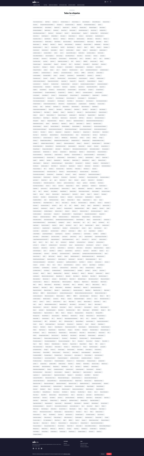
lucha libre (99, 267)
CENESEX (86, 61)
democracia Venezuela (100, 117)
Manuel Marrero (60, 276)
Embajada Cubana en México (46, 140)
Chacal (101, 61)
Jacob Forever (36, 228)
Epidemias (82, 151)
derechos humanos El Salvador (100, 126)
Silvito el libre (54, 408)
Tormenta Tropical (80, 414)
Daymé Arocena (64, 117)
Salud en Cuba (80, 394)
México (88, 284)
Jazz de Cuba (36, 230)
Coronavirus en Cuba (61, 89)
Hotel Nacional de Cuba (54, 199)
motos (96, 298)
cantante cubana (93, 50)
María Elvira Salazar (103, 276)
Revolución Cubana (69, 386)
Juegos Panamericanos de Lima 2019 (41, 239)
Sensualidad (86, 403)
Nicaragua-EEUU (99, 312)
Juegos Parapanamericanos (68, 239)
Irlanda (94, 222)
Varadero (84, 420)
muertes (42, 301)
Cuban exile (80, 112)
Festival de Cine (82, 174)
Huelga (79, 199)
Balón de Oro (98, 38)
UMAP (64, 420)
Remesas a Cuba (88, 380)
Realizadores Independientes (39, 369)
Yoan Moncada (103, 428)
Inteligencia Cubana (86, 216)
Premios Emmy (98, 349)
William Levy (53, 428)
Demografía (36, 120)
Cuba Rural (51, 109)
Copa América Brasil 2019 (92, 86)
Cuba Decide (48, 106)
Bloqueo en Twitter (88, 44)
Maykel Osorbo (85, 281)
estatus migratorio (37, 163)
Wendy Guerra (36, 428)
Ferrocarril (68, 174)
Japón (90, 228)
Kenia (52, 242)
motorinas (89, 298)
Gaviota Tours (44, 180)
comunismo (90, 75)
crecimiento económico (88, 92)
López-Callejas (92, 264)
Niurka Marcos (65, 315)
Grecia (54, 185)
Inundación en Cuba (97, 219)
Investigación (62, 222)
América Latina (73, 30)
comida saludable (37, 75)
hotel (45, 199)
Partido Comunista (52, 332)
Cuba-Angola (59, 109)
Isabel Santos (36, 225)
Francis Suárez (73, 177)
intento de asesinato (97, 216)
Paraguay (70, 329)
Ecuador (57, 137)
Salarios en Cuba (52, 394)
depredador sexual (98, 123)
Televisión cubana (58, 411)
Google (79, 182)
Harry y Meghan (54, 191)
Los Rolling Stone (46, 267)
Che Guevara (64, 64)
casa (100, 58)
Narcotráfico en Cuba (70, 310)
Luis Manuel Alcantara (56, 270)
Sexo (83, 406)
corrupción (91, 89)
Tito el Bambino (52, 414)
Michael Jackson (59, 287)
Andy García (51, 33)
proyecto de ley (43, 363)
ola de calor (94, 318)
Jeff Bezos (63, 230)
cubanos (42, 115)
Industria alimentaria (37, 211)
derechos (46, 126)
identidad (76, 205)
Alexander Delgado (93, 27)
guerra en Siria (44, 188)
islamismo (54, 225)
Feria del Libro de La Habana (39, 174)
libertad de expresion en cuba (88, 256)
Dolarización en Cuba (86, 134)
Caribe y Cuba (81, 52)
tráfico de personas (68, 417)
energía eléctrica (105, 146)
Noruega (82, 315)
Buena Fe (79, 47)
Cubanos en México (51, 115)
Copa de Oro (102, 86)
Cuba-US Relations (37, 112)
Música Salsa (54, 307)
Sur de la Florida (63, 408)
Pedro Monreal (65, 335)
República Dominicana (85, 383)
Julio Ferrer (94, 239)
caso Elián (45, 61)
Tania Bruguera (93, 408)
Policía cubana (58, 346)
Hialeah (35, 194)
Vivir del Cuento (61, 425)
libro (100, 259)
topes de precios (69, 414)
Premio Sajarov (89, 349)
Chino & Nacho (78, 64)
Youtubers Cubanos (82, 431)
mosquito (70, 298)
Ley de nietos (55, 253)
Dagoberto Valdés (92, 115)
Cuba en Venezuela (86, 106)
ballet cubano (90, 38)
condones (92, 78)
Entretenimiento (47, 151)
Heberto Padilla (73, 191)
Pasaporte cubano (63, 332)
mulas (104, 301)
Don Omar (95, 134)
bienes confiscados (69, 44)
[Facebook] (33, 448)
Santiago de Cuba (54, 400)
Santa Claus (35, 400)
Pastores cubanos (73, 332)
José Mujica (103, 233)
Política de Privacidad (84, 443)
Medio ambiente (94, 281)
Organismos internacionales (103, 321)
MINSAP (75, 295)
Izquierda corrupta (89, 225)
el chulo (88, 137)
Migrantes (57, 290)
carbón (56, 52)
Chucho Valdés (95, 64)
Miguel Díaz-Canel (97, 290)
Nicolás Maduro (46, 315)
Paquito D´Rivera (62, 329)
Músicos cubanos (105, 307)
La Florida (36, 245)
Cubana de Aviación (103, 112)
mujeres (80, 301)
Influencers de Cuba (84, 211)
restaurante (35, 386)
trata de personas (89, 417)
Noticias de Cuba (90, 315)
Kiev (57, 242)
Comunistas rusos (37, 78)
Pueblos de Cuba (62, 363)
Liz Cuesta (42, 264)
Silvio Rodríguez (44, 408)
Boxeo (47, 47)
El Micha (95, 137)
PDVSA (35, 335)
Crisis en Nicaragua (60, 98)
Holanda (83, 194)
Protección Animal (48, 360)
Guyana (74, 188)
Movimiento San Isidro (105, 298)
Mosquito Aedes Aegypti (79, 298)
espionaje (49, 160)
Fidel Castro (56, 177)
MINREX (69, 295)
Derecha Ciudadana (37, 126)
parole (44, 332)
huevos (101, 199)
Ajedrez (100, 24)
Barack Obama (58, 41)
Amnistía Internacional (83, 30)
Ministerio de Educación (52, 293)
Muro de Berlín (73, 304)
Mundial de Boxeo (64, 304)
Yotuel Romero (72, 431)
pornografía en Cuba (37, 349)
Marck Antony (85, 276)
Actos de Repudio (86, 21)
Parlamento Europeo (105, 329)
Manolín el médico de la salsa (48, 276)
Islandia (61, 225)
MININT (43, 293)
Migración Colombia (37, 290)
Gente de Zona (63, 180)
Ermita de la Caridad (91, 151)
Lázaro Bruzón (71, 247)
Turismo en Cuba (37, 420)
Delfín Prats (81, 117)
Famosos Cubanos (37, 168)
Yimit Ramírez (85, 428)
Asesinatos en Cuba (37, 38)
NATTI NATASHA (95, 310)
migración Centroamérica (96, 287)
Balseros (106, 38)
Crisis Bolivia (104, 95)
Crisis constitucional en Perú (39, 98)
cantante (85, 50)
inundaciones (107, 219)
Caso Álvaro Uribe (37, 61)
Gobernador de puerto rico (49, 182)
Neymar (63, 312)
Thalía (91, 411)
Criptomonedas (96, 95)
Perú (73, 341)
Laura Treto (52, 247)
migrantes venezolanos (78, 290)
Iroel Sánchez (102, 222)
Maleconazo (90, 273)
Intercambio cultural (37, 219)
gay (51, 180)
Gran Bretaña (93, 182)
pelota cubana (101, 335)
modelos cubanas (37, 298)
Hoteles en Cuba (71, 199)
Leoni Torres (78, 250)
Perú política (81, 341)
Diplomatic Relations (54, 134)
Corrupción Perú (62, 92)
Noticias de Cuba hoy (101, 315)
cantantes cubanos (37, 52)
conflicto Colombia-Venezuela (39, 81)
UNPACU (71, 420)
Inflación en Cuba (59, 211)
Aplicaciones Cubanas (76, 33)
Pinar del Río (105, 341)
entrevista (55, 151)
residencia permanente (97, 383)
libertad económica (51, 259)
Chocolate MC (86, 64)
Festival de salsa (47, 177)
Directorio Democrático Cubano (67, 134)
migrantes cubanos (66, 290)
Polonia (85, 346)
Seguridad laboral (49, 403)
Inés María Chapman (48, 211)
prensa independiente (86, 352)
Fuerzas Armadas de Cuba (92, 177)
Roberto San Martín (100, 389)
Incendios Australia (68, 208)
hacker (106, 188)
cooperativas (73, 86)
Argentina (85, 33)
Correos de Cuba (82, 89)
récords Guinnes (90, 369)
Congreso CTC (73, 81)
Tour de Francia (101, 414)
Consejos (101, 81)
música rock (46, 307)
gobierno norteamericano (69, 182)
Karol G (41, 242)
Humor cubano (65, 202)
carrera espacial (53, 58)
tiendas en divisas (100, 411)
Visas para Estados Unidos (50, 425)
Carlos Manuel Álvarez (70, 55)
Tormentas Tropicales (90, 414)
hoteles (63, 199)
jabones (98, 225)
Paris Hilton (77, 329)
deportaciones (55, 123)
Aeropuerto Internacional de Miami (47, 24)
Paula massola (102, 332)
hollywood (96, 194)
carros (81, 58)
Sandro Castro (89, 397)
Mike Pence (35, 293)
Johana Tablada (36, 233)
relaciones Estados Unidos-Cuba (66, 380)
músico (70, 307)
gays (56, 180)
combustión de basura (46, 72)
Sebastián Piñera (84, 400)
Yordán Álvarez (54, 431)
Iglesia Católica (96, 205)
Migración (85, 287)
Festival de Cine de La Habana (95, 174)
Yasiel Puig (76, 428)
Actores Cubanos (76, 21)
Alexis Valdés (103, 27)
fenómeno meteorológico (72, 171)
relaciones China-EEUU (38, 377)
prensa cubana (76, 352)
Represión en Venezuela (61, 383)
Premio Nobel (80, 349)
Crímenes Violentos (74, 95)
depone (48, 123)
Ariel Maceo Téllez (94, 33)
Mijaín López (107, 290)
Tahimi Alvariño (73, 408)
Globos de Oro (91, 180)
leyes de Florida (36, 256)
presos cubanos (78, 355)
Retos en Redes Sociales (46, 386)
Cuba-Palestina (103, 109)
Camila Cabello (54, 50)
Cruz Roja (35, 106)
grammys (85, 182)
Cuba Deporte (56, 106)
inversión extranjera (52, 222)
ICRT (70, 205)
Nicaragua (70, 312)
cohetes (46, 69)
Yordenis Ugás (63, 431)
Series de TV (49, 406)
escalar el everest (58, 154)
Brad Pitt (63, 47)
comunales (62, 75)
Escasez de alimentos (77, 154)
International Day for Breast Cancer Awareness (65, 219)
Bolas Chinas (106, 44)
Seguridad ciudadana (95, 400)
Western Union (45, 428)
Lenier (45, 250)
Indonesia (102, 208)
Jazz (105, 228)
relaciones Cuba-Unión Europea (90, 377)
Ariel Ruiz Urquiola (104, 33)
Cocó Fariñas (99, 67)
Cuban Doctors (71, 112)
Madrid (43, 273)
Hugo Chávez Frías (37, 202)
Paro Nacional (36, 332)
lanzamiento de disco (79, 245)
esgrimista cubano (89, 157)
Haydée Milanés (63, 191)
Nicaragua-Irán (36, 315)
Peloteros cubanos (37, 338)
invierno (69, 222)
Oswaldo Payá (79, 324)
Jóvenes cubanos (45, 236)
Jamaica (84, 228)
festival (75, 174)
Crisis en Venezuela (71, 98)
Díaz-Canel (36, 134)
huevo (95, 199)
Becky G (106, 41)
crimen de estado (99, 92)
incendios (59, 208)
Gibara (70, 180)
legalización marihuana (99, 247)
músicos (96, 307)
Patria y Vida (82, 332)
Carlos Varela (88, 55)
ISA (108, 222)
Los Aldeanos (101, 264)
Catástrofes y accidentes (63, 61)
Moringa (63, 298)
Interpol (89, 219)
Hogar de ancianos (66, 194)
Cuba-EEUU (85, 109)
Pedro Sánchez (73, 335)
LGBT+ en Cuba (52, 256)
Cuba (41, 106)
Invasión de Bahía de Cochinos (39, 222)
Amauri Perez (64, 30)
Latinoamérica (45, 247)
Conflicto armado (101, 78)
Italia (81, 225)
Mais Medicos (75, 273)
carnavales (102, 55)
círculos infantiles (69, 67)
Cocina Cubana (90, 67)
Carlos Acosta (101, 52)
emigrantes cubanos (96, 143)
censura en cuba (94, 61)
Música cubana (98, 304)
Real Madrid (86, 366)
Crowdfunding (92, 103)
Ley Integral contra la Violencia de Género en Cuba (92, 253)
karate (34, 242)
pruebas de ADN (53, 363)
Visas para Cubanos (37, 425)
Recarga (50, 369)
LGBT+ (44, 256)
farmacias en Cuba (60, 168)
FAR (45, 168)
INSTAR (54, 216)
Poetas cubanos (49, 346)
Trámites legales (79, 417)
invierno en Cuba (76, 222)
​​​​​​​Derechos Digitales (66, 126)
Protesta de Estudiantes (59, 360)
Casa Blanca (107, 58)
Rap (72, 366)
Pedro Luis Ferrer (55, 335)
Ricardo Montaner (100, 386)
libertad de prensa (101, 256)
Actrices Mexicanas (96, 21)
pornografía (103, 346)
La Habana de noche (53, 245)
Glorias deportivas (37, 182)
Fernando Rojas (59, 174)
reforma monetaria (58, 372)
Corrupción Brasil (100, 89)
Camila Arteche (45, 50)
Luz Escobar (36, 273)
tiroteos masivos (37, 414)
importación (36, 208)
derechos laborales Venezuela (100, 129)
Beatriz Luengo (90, 41)
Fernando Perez (50, 174)
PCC (109, 332)
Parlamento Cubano (94, 329)
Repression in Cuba (73, 383)
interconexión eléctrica (48, 219)
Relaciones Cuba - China (51, 377)
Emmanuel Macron (49, 146)
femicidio (94, 168)
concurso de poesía (83, 78)
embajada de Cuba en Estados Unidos (61, 140)
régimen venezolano (87, 372)
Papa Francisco (42, 329)
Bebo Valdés (99, 41)
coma (81, 69)
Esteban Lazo (46, 163)
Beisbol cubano (37, 44)
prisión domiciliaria (99, 355)
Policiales (66, 346)
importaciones (44, 208)
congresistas (64, 81)
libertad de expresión (75, 256)
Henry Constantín (95, 191)
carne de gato (36, 58)
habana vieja (90, 188)
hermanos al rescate (106, 191)
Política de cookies (83, 445)
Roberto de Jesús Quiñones (78, 389)
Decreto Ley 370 (73, 117)
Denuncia (61, 120)
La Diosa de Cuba (100, 242)
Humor (58, 202)
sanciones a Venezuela (70, 397)
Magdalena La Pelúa (58, 273)
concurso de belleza (72, 78)
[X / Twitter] (36, 448)
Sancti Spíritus (80, 397)
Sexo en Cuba (90, 406)
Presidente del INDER (37, 355)
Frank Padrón (82, 177)
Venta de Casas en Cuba (94, 420)
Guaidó (78, 185)
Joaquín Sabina (92, 230)
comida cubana (100, 72)
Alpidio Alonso (48, 30)
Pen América (65, 338)
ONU (60, 321)
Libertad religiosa (62, 259)
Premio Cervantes (71, 349)
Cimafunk (52, 67)
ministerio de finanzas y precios (66, 293)
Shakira (97, 406)
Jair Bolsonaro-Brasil (74, 228)
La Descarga (91, 242)
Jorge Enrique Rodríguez (48, 233)
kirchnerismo (64, 242)
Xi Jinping (69, 428)
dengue (43, 120)
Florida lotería (64, 177)
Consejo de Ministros (91, 81)
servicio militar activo (74, 406)
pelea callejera (82, 335)
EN (107, 1)
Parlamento (85, 329)
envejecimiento (63, 151)
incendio (52, 208)
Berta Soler (53, 44)
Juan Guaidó (65, 236)
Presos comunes (68, 355)
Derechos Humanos (87, 126)
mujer (64, 301)
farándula (51, 168)
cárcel (62, 52)
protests (35, 363)
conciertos (52, 78)
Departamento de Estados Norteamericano (95, 120)
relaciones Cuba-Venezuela (39, 380)
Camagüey (106, 47)
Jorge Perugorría (59, 233)
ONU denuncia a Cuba (69, 321)
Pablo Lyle (93, 324)
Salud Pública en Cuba (99, 394)
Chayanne (56, 64)
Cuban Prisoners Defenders (91, 112)
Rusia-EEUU (44, 394)
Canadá (62, 50)
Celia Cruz (78, 61)
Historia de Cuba (55, 194)
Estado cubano (67, 160)
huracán (100, 202)
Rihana (49, 389)
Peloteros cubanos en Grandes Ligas (52, 338)
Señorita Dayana (95, 403)
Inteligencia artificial (75, 216)
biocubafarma (79, 44)
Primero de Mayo (88, 355)
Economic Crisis (37, 137)
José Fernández (87, 233)
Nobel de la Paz (74, 315)
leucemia (102, 250)
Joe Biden (100, 230)
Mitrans (102, 295)
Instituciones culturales (64, 216)
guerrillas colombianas (54, 188)
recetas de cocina (70, 369)
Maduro (49, 273)
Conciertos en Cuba (62, 78)
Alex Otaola (74, 27)
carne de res (44, 58)
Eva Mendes (88, 163)
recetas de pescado (80, 369)
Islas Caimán (68, 225)
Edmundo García (73, 137)
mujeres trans (97, 301)
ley (107, 250)
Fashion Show (70, 168)
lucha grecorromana (90, 267)
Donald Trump (103, 134)
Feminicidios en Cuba (52, 171)
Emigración (87, 143)
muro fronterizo (82, 304)
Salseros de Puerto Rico (64, 394)
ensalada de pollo (37, 151)
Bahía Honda (71, 38)
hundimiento (92, 202)
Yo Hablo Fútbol (93, 428)
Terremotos (79, 411)
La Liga (71, 245)
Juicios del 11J (85, 239)
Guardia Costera (103, 185)
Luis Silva (95, 270)
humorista (73, 202)
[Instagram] (39, 448)
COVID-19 (78, 92)
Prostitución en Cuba (37, 360)
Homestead (104, 194)
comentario (56, 72)
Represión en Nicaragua (49, 383)
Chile (70, 64)
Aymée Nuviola (48, 38)
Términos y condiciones (84, 446)
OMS (46, 321)
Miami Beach (36, 287)
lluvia (54, 264)
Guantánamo (94, 185)
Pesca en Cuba (89, 341)
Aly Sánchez (56, 30)
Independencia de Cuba (79, 208)
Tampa (86, 408)
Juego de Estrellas (89, 236)
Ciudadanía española (79, 67)
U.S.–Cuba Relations (48, 420)
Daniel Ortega (46, 117)
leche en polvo (88, 247)
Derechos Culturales (55, 126)
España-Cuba (105, 157)
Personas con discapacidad (64, 341)
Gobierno (59, 182)
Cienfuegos (45, 67)
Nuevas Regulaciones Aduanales (71, 318)
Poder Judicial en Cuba (38, 346)
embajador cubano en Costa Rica (47, 143)
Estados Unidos (76, 160)
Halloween (46, 191)
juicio (78, 239)
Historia (48, 194)
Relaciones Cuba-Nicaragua (63, 377)
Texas (86, 411)
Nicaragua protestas (79, 312)
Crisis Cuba (50, 98)
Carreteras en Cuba (73, 58)
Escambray (67, 154)
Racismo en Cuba (95, 363)
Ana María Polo (103, 30)
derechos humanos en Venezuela (56, 129)
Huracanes (36, 205)
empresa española (72, 146)
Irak (84, 222)
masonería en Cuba (37, 281)
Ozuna (87, 324)
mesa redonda (66, 284)
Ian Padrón (54, 205)
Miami (104, 284)
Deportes (89, 123)
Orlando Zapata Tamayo (50, 324)
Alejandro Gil (57, 27)
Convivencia (65, 86)
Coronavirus (52, 89)
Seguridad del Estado (38, 403)
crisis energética (82, 98)
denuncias (69, 120)
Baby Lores (55, 38)
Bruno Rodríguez (71, 47)
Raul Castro (78, 366)
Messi (74, 284)
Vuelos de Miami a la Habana (91, 425)
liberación (59, 256)
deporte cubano (80, 123)
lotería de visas (74, 267)
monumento (56, 298)
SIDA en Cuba (36, 408)
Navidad (103, 310)
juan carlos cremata (55, 236)
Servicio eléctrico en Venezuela (61, 406)
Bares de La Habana (67, 41)
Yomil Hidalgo (36, 431)
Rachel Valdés (86, 363)
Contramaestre (56, 86)
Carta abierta (88, 58)
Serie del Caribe (104, 403)
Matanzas (46, 281)
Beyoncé (60, 44)
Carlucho (96, 55)
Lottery (81, 267)
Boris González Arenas (38, 21)
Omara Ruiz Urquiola (37, 321)
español (35, 160)
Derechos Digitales (76, 126)
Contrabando (48, 86)
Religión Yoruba (78, 380)
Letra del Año (94, 250)
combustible (36, 72)
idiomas (83, 205)
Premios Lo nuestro (57, 352)
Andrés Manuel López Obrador (39, 33)
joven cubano (36, 236)
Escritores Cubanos (72, 157)
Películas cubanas (92, 335)
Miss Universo (95, 295)
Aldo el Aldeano (48, 27)
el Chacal (82, 137)
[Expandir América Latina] (42, 5)
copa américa (81, 86)
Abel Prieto (47, 21)
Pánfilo (35, 329)
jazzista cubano (45, 230)
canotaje (78, 50)
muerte (35, 301)
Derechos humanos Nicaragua (71, 129)
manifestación (36, 276)
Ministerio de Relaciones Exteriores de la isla (84, 293)
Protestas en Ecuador (91, 360)
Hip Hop (42, 194)
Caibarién (99, 47)
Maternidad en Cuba (56, 281)
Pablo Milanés (101, 324)
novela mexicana (45, 318)
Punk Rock (78, 363)
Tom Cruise (60, 414)
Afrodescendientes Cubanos (90, 24)
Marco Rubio (93, 276)
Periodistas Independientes (50, 341)
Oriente (35, 324)
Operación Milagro (80, 321)
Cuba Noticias (95, 106)
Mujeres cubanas (88, 301)
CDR (72, 61)
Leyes (106, 253)
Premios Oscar (66, 352)
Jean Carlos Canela (55, 230)
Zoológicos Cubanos (37, 434)
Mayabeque (77, 281)
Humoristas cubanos (82, 202)
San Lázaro (45, 397)
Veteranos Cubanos (105, 420)
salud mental (89, 394)
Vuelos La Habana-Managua (105, 425)
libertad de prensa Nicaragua (39, 259)
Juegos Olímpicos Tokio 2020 (101, 236)
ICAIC (61, 205)
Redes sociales (48, 372)
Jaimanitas (65, 228)
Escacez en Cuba (48, 154)
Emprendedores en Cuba (61, 146)
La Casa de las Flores (81, 242)
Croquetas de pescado (71, 103)
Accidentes (55, 21)
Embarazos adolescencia (69, 143)
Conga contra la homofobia (53, 81)
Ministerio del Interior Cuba (100, 293)
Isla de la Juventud (46, 225)
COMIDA (83, 72)
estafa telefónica (85, 160)
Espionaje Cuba (57, 160)
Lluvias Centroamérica (68, 264)
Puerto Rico (71, 363)
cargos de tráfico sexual (71, 52)
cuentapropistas (73, 115)
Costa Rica (70, 92)
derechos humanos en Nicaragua (40, 129)
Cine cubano (60, 67)
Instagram (35, 216)
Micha (51, 287)
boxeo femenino (54, 47)
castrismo (52, 61)
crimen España (36, 95)
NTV (53, 318)
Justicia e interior (103, 239)
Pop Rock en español (93, 346)
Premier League (61, 349)
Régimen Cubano (77, 372)
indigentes (94, 208)
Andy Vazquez (59, 33)
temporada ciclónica (69, 411)
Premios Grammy (37, 352)
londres (85, 264)
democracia (90, 117)
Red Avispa (98, 369)
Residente (106, 383)
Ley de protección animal (65, 253)
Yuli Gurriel (91, 431)
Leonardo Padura (69, 250)
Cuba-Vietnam (47, 112)
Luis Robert (87, 270)
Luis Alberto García (37, 270)
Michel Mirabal (68, 287)
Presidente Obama (48, 355)
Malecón (83, 273)
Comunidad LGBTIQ (81, 75)
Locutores (78, 264)
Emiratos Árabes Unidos (38, 146)
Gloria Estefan (100, 180)
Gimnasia (76, 180)
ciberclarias (103, 64)
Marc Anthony (76, 276)
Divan (77, 134)
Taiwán (80, 408)
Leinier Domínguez (37, 250)
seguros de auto (58, 403)
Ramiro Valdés (36, 366)
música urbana (63, 307)
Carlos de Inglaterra (50, 55)
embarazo (59, 143)
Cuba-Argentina (68, 109)
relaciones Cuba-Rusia (77, 377)
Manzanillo (68, 276)
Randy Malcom (65, 366)
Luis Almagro (47, 270)
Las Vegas (105, 245)
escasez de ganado (101, 154)
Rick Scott (35, 389)
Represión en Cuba (37, 383)
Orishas (41, 324)
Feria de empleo (95, 171)
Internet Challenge (80, 219)
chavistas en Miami (48, 64)
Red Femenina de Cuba (38, 372)
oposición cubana (90, 321)
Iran (89, 222)
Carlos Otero (80, 55)
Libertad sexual (72, 259)
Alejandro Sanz (66, 27)
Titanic (45, 414)
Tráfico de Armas (47, 417)
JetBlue (80, 230)
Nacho (35, 310)
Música (90, 304)
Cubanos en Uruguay (62, 115)
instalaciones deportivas (45, 216)
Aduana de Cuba (106, 21)
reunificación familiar (57, 386)
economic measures (48, 137)
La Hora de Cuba (63, 245)
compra (55, 75)
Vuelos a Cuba (79, 425)
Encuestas (96, 146)
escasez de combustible (89, 154)
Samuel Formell (36, 397)
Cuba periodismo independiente (39, 109)
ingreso (106, 211)
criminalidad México (85, 95)
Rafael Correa (105, 363)
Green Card (61, 185)
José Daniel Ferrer (77, 233)
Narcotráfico (61, 310)
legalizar (108, 247)
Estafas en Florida (102, 160)
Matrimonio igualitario (67, 281)
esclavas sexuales (61, 157)
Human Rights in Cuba (48, 202)
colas (58, 69)
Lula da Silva (102, 270)
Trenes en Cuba (99, 417)
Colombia (64, 69)
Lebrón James (80, 247)
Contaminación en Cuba (38, 86)
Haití (40, 191)
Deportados (64, 123)
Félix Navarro (87, 168)
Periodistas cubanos (37, 341)
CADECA (92, 47)
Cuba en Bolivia (66, 106)
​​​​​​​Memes (40, 284)
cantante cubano (103, 50)
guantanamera (85, 185)
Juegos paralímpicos (55, 239)
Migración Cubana (48, 290)
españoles (42, 160)
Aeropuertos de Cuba (69, 24)
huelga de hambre (87, 199)
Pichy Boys (97, 341)
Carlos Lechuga (59, 55)
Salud (73, 394)
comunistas (98, 75)
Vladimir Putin (70, 425)
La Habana (44, 245)
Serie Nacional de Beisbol (38, 406)
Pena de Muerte (73, 338)
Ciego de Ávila (36, 67)
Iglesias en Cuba (106, 205)
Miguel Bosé (88, 290)
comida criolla (91, 72)
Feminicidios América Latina (39, 171)
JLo (85, 230)
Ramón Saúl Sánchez (46, 366)
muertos (48, 301)
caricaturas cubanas (91, 52)
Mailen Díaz (67, 273)
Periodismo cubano (84, 338)
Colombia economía (74, 69)
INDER (88, 208)
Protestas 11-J (70, 360)
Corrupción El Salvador (38, 92)
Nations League (86, 310)
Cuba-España (94, 109)
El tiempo (35, 140)
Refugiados (67, 372)
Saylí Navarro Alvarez (73, 400)
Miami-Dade (45, 287)
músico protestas (88, 307)
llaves (48, 264)
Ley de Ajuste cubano (37, 253)
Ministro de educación (49, 295)
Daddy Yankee (82, 115)
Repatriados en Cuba (98, 380)
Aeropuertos (60, 24)
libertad (66, 256)
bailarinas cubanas (81, 38)
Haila (34, 191)
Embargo (79, 143)
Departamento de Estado (79, 120)
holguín (89, 194)
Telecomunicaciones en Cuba (46, 411)
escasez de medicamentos (39, 157)
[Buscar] (111, 2)
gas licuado (36, 180)
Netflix (57, 312)
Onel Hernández (53, 321)
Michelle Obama (77, 287)
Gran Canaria (101, 182)
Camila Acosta (36, 50)
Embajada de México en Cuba (98, 140)
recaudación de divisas (59, 369)
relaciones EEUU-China (52, 380)
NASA (79, 310)
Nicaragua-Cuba (89, 312)
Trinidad (107, 417)
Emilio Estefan (107, 143)
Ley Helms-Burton (76, 253)
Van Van (77, 420)
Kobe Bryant (72, 242)
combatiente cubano (104, 69)
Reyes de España (90, 386)
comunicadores (70, 75)
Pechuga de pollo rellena (44, 335)
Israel (75, 225)
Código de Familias (37, 69)
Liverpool (35, 264)
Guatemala (36, 188)
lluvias (60, 264)
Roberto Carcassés (66, 389)
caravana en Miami (48, 52)
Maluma (107, 273)
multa (34, 304)
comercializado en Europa (66, 72)
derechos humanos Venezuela (86, 129)
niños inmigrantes (56, 315)
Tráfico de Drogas (58, 417)
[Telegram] (41, 448)
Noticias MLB (36, 318)
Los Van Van (55, 267)
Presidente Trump (58, 355)
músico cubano (78, 307)
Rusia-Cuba (36, 394)
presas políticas (97, 352)
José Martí (95, 233)
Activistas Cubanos (65, 21)
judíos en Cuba (73, 236)
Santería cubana (44, 400)
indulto (108, 208)
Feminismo (61, 171)
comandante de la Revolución (92, 69)
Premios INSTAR (46, 352)
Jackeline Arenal (105, 225)
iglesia (89, 205)
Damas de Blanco (37, 117)
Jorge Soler (68, 233)
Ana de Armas (94, 30)
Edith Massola (65, 137)
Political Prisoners (76, 346)
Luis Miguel (80, 270)
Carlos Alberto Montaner (38, 55)
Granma (48, 185)
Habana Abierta (81, 188)
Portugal (46, 349)
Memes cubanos (48, 284)
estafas (94, 160)
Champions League (37, 64)
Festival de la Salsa (37, 177)
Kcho (46, 242)
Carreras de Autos (63, 58)
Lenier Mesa (52, 250)
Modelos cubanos (47, 298)
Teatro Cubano (102, 408)
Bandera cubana (48, 41)
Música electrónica (37, 307)
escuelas (81, 157)
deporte (72, 123)
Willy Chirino (62, 428)
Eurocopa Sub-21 (79, 163)
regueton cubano (98, 372)
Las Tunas (98, 245)
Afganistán (79, 24)
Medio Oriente (104, 281)
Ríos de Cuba (57, 389)
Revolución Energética (80, 386)
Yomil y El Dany (45, 431)
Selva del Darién (77, 403)
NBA (109, 310)
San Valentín (52, 397)
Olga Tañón (101, 318)
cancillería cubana (70, 50)
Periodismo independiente (96, 338)
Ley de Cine (46, 253)
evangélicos (96, 163)
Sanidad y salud (98, 397)
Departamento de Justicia (38, 123)
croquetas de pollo (83, 103)
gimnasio (83, 180)
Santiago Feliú (64, 400)
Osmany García (70, 324)
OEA (87, 318)
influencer (67, 211)
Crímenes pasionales (63, 95)
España (98, 157)
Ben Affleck (45, 44)
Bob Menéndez (98, 44)
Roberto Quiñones (90, 389)
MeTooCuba (80, 284)
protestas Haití (102, 360)
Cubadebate (55, 112)
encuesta (89, 146)
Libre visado (80, 259)
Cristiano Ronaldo (37, 103)
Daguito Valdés (101, 115)
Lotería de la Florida (64, 267)
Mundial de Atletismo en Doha (51, 304)
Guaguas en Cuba (70, 185)
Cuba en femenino (75, 106)
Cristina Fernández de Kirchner (50, 103)
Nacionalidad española (51, 310)
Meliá (34, 284)
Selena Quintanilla (68, 403)
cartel (95, 58)
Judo (80, 236)
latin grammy (36, 247)
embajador (36, 143)
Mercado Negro (57, 284)
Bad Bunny (63, 38)
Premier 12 (53, 349)
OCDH (82, 318)
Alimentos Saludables (37, 30)
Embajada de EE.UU (76, 140)
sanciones (60, 397)
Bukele (86, 47)
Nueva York (59, 318)
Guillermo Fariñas (66, 188)
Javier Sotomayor (98, 228)
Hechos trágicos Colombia (84, 191)
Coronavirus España (72, 89)
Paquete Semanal (52, 329)
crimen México (45, 95)
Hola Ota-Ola (75, 194)
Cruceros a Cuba (101, 103)
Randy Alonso (56, 366)
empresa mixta (82, 146)
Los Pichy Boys (36, 267)
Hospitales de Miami (37, 199)
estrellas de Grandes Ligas (57, 163)
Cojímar (52, 69)
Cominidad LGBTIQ (47, 75)
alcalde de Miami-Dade (38, 27)
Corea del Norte (43, 89)
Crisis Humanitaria (92, 98)
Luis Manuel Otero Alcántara (69, 270)
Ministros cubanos (60, 295)
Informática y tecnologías (96, 211)
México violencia (96, 284)
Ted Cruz (35, 411)
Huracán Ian (107, 202)
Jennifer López (72, 230)
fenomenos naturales (84, 171)
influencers (75, 211)
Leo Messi (60, 250)
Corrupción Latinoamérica (50, 92)
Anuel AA (67, 33)
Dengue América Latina (52, 120)
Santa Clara (107, 397)
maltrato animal (99, 273)
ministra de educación (37, 295)
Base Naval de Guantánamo (79, 41)
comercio (76, 72)
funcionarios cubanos (104, 177)
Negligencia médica (37, 312)
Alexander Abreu (83, 27)
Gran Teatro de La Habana (38, 185)
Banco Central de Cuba (38, 41)
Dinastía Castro (44, 134)
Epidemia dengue (73, 151)
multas (40, 304)
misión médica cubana (84, 295)
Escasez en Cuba (51, 157)
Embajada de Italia (86, 140)
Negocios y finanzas (48, 312)
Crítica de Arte (62, 103)
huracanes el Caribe (45, 205)
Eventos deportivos (105, 163)
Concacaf (45, 78)
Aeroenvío (35, 24)
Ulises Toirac (58, 420)
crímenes (54, 95)
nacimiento (41, 310)
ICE (66, 205)
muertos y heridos (57, 301)
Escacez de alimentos (102, 151)
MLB (108, 295)
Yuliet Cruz (99, 431)
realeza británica (95, 366)
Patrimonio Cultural (92, 332)
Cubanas (35, 115)
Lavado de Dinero (61, 247)
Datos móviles (55, 117)
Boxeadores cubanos (37, 47)
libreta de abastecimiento (91, 259)
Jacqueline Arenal (46, 228)
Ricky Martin (43, 389)
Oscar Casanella (61, 324)
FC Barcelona (78, 168)
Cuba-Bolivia (77, 109)
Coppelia (35, 89)
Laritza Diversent (89, 245)
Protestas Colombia (81, 360)
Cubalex (63, 112)
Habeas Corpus (99, 188)
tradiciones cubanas (37, 417)
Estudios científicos (69, 163)
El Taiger (101, 137)
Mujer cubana (72, 301)
